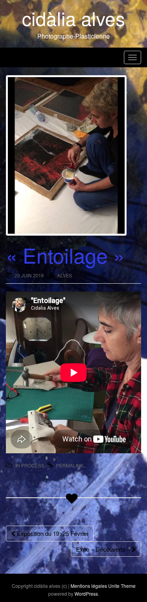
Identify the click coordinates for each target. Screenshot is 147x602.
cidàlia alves (73, 17)
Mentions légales (89, 585)
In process (29, 465)
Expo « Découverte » (104, 549)
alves (64, 275)
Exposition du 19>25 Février (52, 533)
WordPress (86, 593)
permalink (69, 465)
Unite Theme (122, 585)
